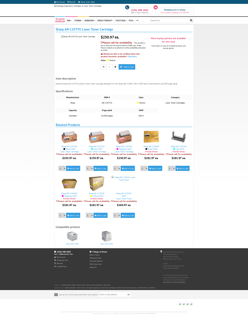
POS (131, 20)
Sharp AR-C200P (72, 244)
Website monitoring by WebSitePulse (145, 313)
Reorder (72, 2)
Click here (132, 56)
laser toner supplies (129, 288)
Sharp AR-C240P (106, 244)
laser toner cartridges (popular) (88, 288)
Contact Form (62, 266)
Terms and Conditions (94, 285)
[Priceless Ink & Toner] (78, 6)
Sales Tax (106, 285)
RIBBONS (89, 20)
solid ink (152, 288)
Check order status (87, 2)
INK (69, 20)
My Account (60, 2)
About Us (93, 267)
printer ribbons (143, 288)
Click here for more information (174, 282)
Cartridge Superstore (81, 312)
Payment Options (96, 261)
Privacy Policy (81, 285)
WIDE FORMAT (104, 20)
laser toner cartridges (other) (111, 288)
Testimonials (66, 285)
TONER (77, 20)
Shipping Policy (95, 258)
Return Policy (95, 255)
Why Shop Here (96, 264)
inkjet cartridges (70, 288)
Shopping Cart (62, 260)
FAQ (73, 285)
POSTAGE (120, 20)
